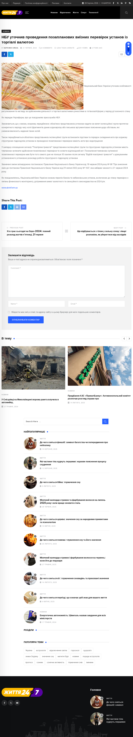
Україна (28, 650)
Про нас (5, 3)
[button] (124, 338)
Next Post (118, 228)
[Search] (126, 12)
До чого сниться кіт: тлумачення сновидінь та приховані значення (74, 578)
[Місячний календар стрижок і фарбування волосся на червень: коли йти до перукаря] (30, 559)
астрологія (41, 650)
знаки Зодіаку (31, 656)
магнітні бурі (63, 656)
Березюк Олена (11, 48)
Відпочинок (65, 13)
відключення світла (58, 650)
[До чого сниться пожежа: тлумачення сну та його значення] (30, 539)
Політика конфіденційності (36, 3)
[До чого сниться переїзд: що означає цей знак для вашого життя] (30, 597)
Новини (54, 13)
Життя (76, 13)
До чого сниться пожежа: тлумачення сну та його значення (70, 540)
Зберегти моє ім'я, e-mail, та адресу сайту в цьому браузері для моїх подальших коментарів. (56, 312)
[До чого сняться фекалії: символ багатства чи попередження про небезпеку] (30, 443)
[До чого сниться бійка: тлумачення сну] (30, 482)
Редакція (16, 3)
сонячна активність (55, 662)
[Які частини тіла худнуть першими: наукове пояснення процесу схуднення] (30, 463)
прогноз (29, 662)
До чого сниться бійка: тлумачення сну (60, 482)
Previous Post (16, 228)
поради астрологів (91, 656)
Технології (93, 13)
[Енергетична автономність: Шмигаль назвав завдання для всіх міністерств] (30, 616)
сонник (40, 662)
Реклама (55, 3)
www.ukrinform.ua (10, 187)
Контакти (67, 3)
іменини (89, 662)
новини (75, 656)
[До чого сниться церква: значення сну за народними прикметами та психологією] (30, 520)
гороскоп (75, 650)
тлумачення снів (75, 662)
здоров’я (87, 650)
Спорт (84, 13)
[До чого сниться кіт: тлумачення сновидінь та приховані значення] (30, 578)
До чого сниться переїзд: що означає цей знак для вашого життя (73, 598)
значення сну (48, 656)
